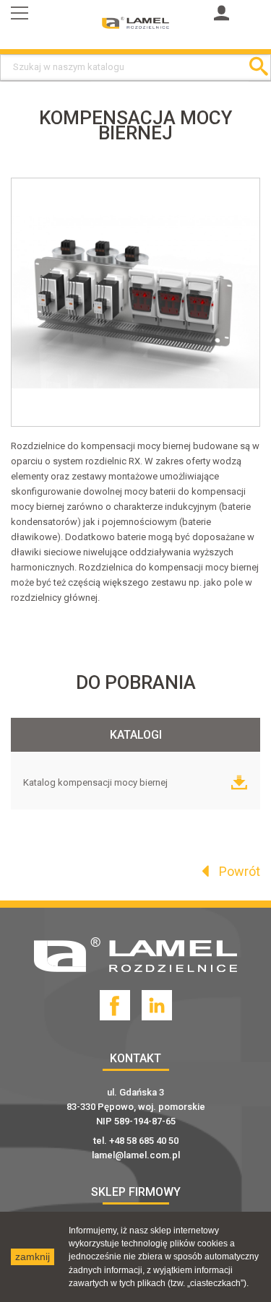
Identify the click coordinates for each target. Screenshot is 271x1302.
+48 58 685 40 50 (143, 1140)
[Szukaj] (258, 67)
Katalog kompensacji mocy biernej (96, 782)
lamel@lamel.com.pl (136, 1155)
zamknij (32, 1256)
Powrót (238, 871)
